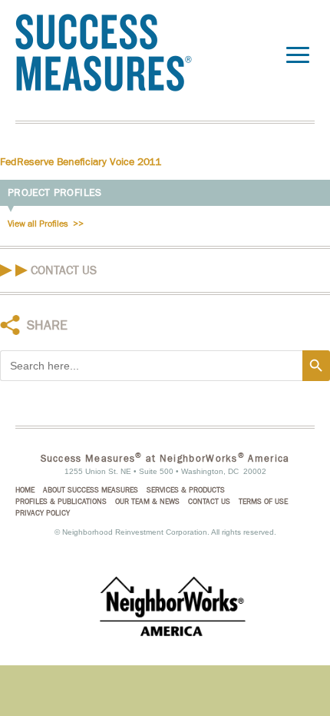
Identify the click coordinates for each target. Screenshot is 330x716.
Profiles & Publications (61, 501)
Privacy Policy (42, 513)
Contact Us (64, 270)
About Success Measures (90, 490)
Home (25, 490)
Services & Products (186, 490)
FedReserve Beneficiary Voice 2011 (80, 162)
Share (47, 325)
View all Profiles (38, 223)
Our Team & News (147, 501)
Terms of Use (263, 501)
